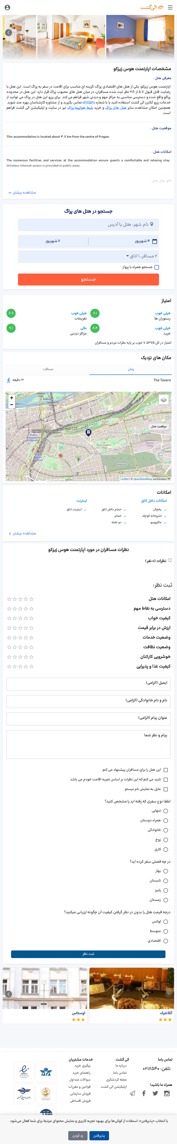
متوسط (155, 931)
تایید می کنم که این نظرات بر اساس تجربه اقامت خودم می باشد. (115, 779)
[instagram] (167, 1094)
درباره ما (121, 1065)
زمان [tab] (131, 369)
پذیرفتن (99, 1135)
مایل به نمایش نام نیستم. (142, 789)
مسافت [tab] (48, 369)
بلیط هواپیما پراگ (80, 108)
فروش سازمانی (80, 1093)
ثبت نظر (88, 954)
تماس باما (120, 1072)
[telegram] (132, 1094)
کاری (157, 849)
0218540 (89, 102)
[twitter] (155, 1094)
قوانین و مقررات (79, 1086)
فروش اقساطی (80, 1100)
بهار (158, 871)
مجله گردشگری (116, 1079)
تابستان (155, 880)
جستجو (88, 279)
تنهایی (156, 810)
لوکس (156, 921)
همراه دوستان (150, 820)
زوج (158, 839)
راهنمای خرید (81, 1072)
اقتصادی (154, 941)
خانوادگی (154, 830)
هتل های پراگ (116, 108)
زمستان (155, 900)
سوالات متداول (80, 1079)
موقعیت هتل (159, 427)
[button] (60, 455)
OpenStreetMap (142, 479)
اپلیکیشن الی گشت (114, 1086)
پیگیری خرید (82, 1065)
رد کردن (77, 1135)
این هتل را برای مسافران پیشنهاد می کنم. (131, 770)
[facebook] (144, 1094)
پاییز (158, 890)
